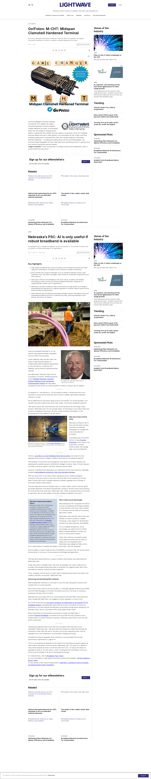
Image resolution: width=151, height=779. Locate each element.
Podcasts (87, 15)
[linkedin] (56, 50)
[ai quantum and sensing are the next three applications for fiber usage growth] (108, 72)
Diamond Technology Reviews (54, 15)
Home (95, 52)
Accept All (143, 775)
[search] (32, 5)
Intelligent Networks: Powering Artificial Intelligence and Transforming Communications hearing (41, 381)
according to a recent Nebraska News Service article (52, 449)
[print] (89, 50)
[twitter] (59, 50)
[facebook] (53, 50)
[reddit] (62, 50)
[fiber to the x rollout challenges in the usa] (108, 43)
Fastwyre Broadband (41, 606)
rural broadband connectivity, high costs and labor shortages (54, 466)
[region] (75, 776)
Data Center (31, 23)
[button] (29, 5)
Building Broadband (99, 15)
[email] (65, 50)
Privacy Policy (51, 775)
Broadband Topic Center (55, 646)
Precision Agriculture (54, 440)
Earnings (79, 15)
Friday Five (70, 15)
